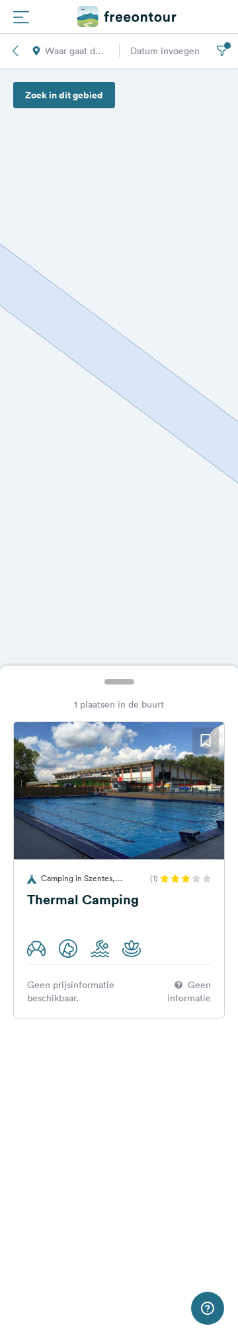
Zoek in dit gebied (64, 95)
